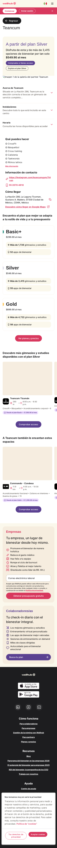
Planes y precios (28, 742)
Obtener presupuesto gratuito (28, 596)
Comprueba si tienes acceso (20, 63)
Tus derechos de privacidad (15, 835)
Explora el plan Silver (17, 68)
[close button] (52, 11)
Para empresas (28, 728)
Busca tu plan (16, 657)
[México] (45, 3)
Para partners (28, 737)
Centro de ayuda (28, 788)
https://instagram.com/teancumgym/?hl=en (30, 179)
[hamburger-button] (52, 3)
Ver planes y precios (28, 338)
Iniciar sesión (27, 11)
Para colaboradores (29, 724)
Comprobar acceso (28, 424)
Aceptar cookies (38, 834)
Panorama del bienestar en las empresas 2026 (28, 761)
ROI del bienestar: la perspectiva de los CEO (28, 769)
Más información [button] (11, 166)
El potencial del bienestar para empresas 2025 (29, 765)
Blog (29, 756)
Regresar (13, 20)
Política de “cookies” (26, 823)
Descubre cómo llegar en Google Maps (25, 206)
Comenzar (9, 11)
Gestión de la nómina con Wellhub (28, 732)
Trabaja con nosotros (28, 774)
